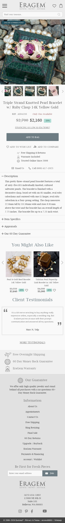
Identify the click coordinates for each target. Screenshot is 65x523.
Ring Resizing (32, 428)
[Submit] (59, 14)
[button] (2, 92)
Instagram (20, 511)
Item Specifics (12, 219)
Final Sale (32, 433)
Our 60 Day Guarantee (17, 234)
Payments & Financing (32, 454)
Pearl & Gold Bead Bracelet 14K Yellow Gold (18, 281)
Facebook (32, 511)
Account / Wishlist (32, 460)
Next (62, 262)
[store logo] (32, 6)
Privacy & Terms (32, 520)
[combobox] (32, 14)
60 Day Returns (32, 438)
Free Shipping (32, 422)
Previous (3, 262)
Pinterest (26, 511)
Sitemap (58, 520)
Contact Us (32, 417)
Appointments (32, 412)
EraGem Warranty (33, 449)
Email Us (19, 168)
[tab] (32, 175)
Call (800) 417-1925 (42, 168)
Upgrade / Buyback (32, 444)
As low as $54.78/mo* (38, 127)
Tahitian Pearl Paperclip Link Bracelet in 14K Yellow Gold (46, 282)
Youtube (45, 511)
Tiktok (38, 511)
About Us (32, 407)
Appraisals (10, 226)
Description (11, 176)
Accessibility (47, 520)
